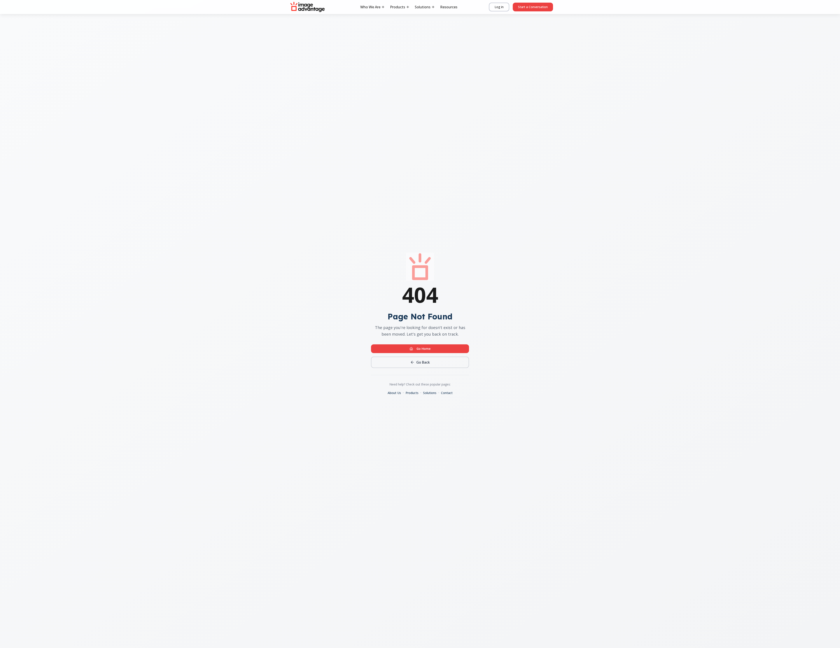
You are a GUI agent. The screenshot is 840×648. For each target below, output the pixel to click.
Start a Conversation (533, 7)
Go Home (423, 349)
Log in (499, 7)
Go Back (423, 362)
